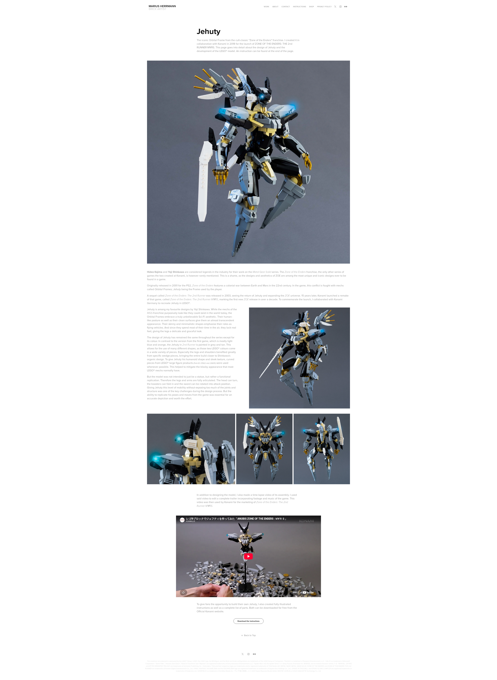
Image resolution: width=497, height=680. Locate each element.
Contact (286, 6)
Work (266, 6)
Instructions (299, 6)
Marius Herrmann (162, 6)
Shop (311, 6)
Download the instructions (248, 621)
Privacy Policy (324, 6)
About (275, 6)
